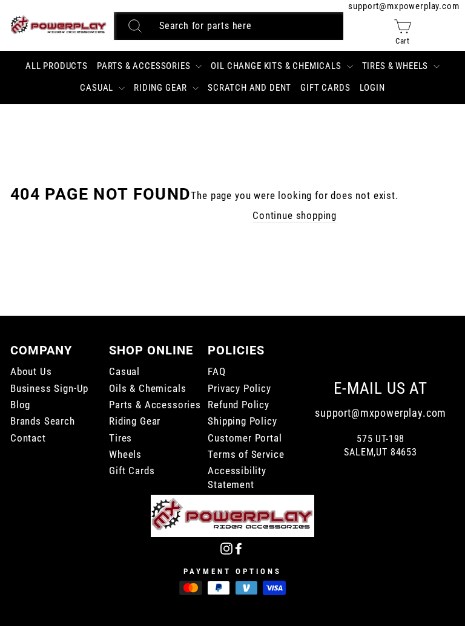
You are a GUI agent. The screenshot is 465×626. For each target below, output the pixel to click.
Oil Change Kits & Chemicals (277, 65)
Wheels (125, 454)
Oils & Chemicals (147, 388)
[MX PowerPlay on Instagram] (226, 547)
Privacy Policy (239, 388)
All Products (56, 65)
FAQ (216, 371)
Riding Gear (162, 87)
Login (372, 87)
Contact (28, 438)
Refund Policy (238, 405)
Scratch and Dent (249, 87)
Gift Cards (325, 87)
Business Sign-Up (49, 388)
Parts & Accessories (145, 65)
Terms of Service (246, 454)
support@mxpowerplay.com (403, 6)
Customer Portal (245, 438)
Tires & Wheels (396, 65)
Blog (20, 405)
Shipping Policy (242, 421)
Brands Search (42, 421)
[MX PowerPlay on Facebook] (238, 547)
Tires (120, 438)
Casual (98, 87)
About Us (31, 371)
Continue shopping (294, 215)
